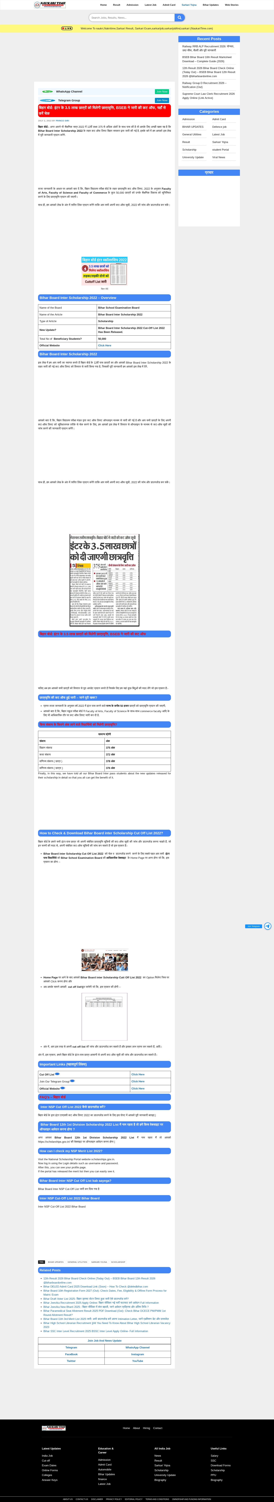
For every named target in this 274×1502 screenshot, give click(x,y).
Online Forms (50, 1470)
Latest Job (150, 4)
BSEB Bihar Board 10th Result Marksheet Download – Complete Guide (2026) (207, 59)
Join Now (162, 91)
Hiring (146, 1428)
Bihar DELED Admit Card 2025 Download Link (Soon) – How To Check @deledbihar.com (95, 1286)
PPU (213, 1475)
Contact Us (82, 1499)
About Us (68, 1499)
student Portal (220, 149)
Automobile (104, 1469)
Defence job (219, 126)
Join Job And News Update (104, 1340)
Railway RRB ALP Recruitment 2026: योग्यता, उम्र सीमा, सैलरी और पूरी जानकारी (208, 48)
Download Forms (221, 1465)
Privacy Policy (114, 1499)
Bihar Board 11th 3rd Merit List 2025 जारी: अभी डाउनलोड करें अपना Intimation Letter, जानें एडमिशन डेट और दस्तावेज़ (106, 1318)
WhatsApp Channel (138, 1347)
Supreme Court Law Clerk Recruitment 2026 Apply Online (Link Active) (208, 95)
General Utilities (77, 1262)
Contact (157, 1428)
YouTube (137, 1361)
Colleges (47, 1475)
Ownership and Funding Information (191, 1499)
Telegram (71, 1347)
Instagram (137, 1354)
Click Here (104, 345)
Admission (132, 4)
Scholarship (118, 1262)
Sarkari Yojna (189, 4)
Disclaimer (97, 1499)
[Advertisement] (104, 58)
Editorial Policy (133, 1499)
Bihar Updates (211, 4)
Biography (160, 1480)
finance (102, 1479)
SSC (213, 1460)
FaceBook (71, 1354)
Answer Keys (50, 1480)
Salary (214, 1455)
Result (116, 4)
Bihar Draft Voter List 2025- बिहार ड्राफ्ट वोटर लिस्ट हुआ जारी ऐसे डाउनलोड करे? (86, 1298)
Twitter (71, 1361)
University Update (193, 157)
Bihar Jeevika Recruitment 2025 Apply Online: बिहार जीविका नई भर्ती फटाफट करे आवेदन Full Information (101, 1302)
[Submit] (180, 17)
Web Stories (231, 4)
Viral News (218, 157)
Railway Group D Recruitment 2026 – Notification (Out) (204, 85)
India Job (47, 1455)
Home (103, 4)
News (157, 1455)
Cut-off (46, 1460)
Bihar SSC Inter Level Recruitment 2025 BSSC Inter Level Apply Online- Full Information (95, 1331)
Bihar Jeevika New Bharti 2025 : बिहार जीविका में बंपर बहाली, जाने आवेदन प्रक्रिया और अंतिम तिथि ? (96, 1306)
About (136, 1428)
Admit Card (169, 4)
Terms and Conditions (157, 1499)
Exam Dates (49, 1465)
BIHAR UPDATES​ (56, 1262)
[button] (267, 926)
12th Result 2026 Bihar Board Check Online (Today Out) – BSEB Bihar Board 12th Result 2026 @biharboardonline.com (208, 72)
